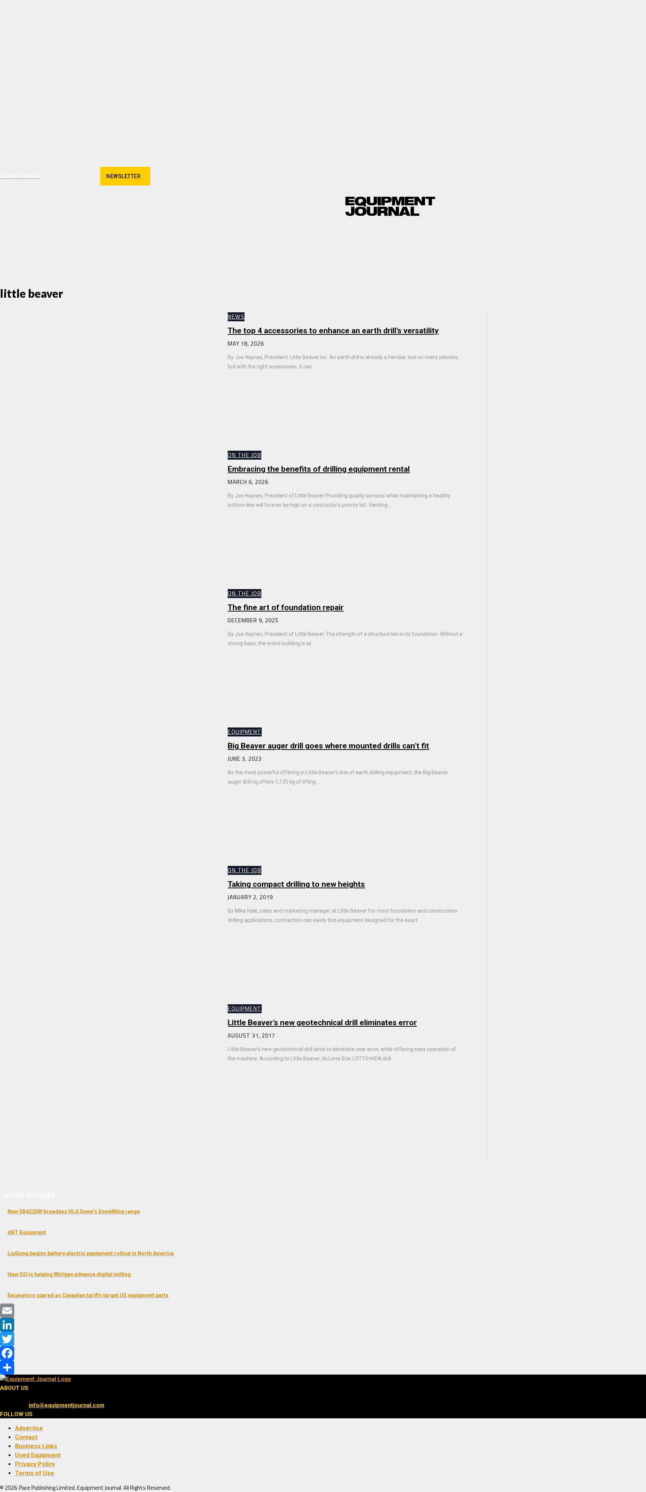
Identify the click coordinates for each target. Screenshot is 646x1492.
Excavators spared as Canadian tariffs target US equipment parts (88, 1295)
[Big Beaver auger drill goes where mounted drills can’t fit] (106, 789)
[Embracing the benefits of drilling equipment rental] (106, 512)
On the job (244, 455)
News (236, 316)
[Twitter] (323, 1339)
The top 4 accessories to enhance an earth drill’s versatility (333, 330)
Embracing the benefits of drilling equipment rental (319, 469)
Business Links (36, 1446)
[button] (426, 235)
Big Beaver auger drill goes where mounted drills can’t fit (328, 745)
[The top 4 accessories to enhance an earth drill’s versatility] (106, 374)
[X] (86, 176)
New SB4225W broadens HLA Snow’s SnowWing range (73, 1211)
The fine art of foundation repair (286, 607)
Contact (26, 1437)
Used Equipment (38, 1455)
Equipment (245, 731)
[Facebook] (46, 176)
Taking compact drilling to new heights (296, 884)
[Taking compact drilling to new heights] (106, 927)
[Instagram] (60, 176)
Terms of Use (34, 1473)
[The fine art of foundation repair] (106, 651)
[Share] (323, 1367)
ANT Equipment (26, 1232)
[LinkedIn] (323, 1325)
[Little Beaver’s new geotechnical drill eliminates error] (106, 1066)
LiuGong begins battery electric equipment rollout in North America (90, 1253)
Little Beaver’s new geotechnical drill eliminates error (322, 1022)
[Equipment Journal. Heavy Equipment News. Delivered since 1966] (390, 206)
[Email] (323, 1310)
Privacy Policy (35, 1464)
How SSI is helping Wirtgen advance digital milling (69, 1274)
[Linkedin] (73, 176)
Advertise (29, 1428)
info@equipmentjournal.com (66, 1405)
